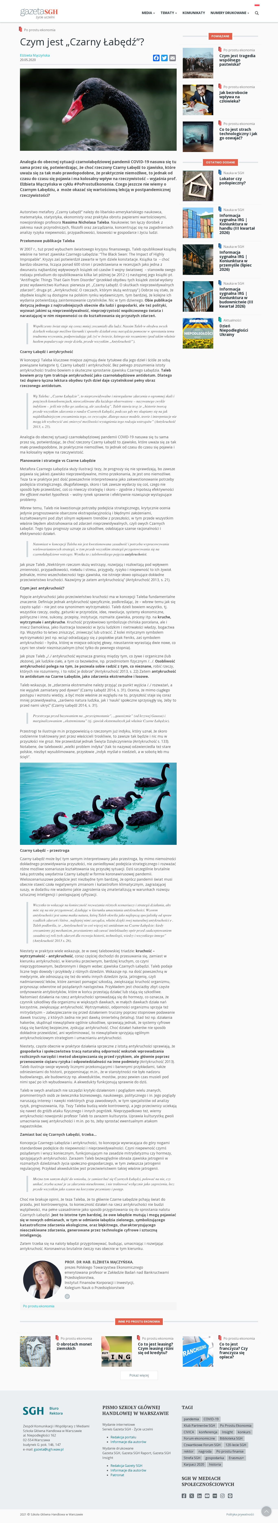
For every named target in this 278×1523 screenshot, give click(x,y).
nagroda (204, 1451)
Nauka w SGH (233, 173)
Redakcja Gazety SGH (126, 1465)
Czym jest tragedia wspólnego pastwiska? (237, 60)
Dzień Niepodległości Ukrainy (233, 330)
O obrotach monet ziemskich (74, 1346)
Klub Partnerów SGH (199, 1425)
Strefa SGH (192, 1458)
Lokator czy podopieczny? (232, 181)
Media (147, 13)
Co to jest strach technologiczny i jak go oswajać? (238, 134)
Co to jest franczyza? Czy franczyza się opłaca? (233, 1350)
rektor (189, 1451)
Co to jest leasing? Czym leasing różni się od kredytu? (155, 1348)
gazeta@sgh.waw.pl (48, 1449)
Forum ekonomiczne (199, 1438)
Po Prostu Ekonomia (235, 1425)
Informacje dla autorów (128, 1442)
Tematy (168, 13)
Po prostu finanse (230, 1451)
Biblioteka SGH (231, 1438)
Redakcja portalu (123, 1437)
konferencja (208, 1432)
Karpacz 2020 (194, 1464)
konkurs (244, 1432)
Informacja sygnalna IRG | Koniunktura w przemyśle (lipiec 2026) (235, 260)
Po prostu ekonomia (39, 30)
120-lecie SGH (235, 1445)
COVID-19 (211, 1419)
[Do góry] (266, 1511)
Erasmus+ (236, 1458)
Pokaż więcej (139, 1375)
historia (215, 1464)
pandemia (191, 1419)
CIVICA (189, 1432)
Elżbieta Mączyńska (35, 55)
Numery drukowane (229, 13)
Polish (257, 4)
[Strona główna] (39, 12)
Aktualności (232, 320)
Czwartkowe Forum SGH (202, 1445)
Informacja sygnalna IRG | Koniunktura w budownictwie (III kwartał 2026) (236, 297)
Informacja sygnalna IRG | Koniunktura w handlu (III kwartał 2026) (237, 224)
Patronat (117, 1475)
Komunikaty (194, 13)
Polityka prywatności (240, 1514)
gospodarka (214, 1458)
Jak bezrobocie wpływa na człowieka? (233, 97)
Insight (227, 1432)
